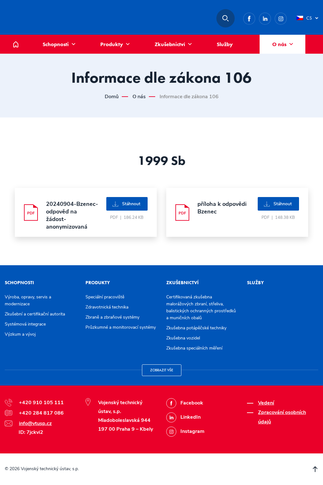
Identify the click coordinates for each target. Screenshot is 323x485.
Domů (20, 38)
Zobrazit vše (161, 370)
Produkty (111, 44)
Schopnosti (56, 44)
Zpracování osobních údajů (282, 417)
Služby (225, 44)
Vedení (266, 402)
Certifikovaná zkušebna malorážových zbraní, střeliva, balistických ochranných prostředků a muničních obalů (201, 307)
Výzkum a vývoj (20, 334)
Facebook (191, 402)
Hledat (225, 18)
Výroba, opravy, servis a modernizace (28, 300)
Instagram (286, 17)
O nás (279, 44)
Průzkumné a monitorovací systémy (120, 327)
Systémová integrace (25, 324)
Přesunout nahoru (315, 469)
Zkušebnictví (170, 44)
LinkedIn (190, 417)
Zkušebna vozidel (183, 338)
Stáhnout (131, 204)
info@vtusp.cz (35, 423)
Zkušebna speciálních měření (194, 348)
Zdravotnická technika (106, 307)
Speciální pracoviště (104, 297)
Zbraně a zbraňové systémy (112, 317)
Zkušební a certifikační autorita (35, 314)
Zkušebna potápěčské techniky (196, 328)
